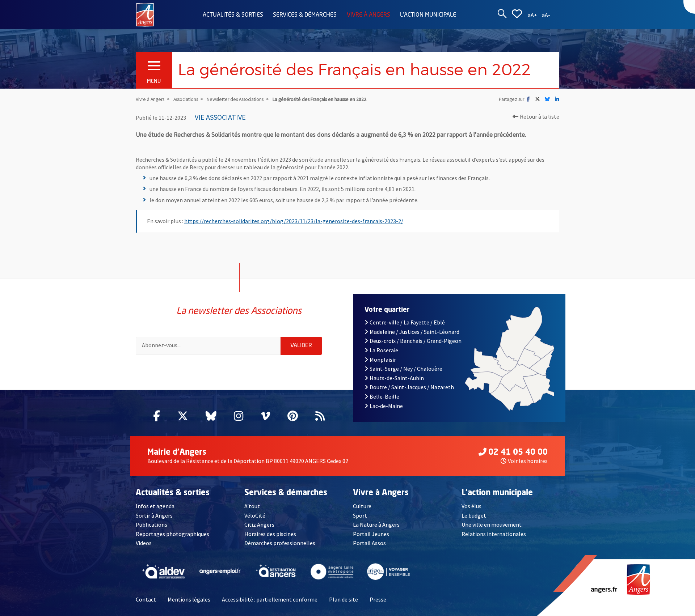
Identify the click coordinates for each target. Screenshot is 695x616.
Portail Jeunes (371, 534)
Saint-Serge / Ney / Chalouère (406, 368)
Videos (144, 543)
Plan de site (343, 599)
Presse (378, 599)
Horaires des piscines (270, 534)
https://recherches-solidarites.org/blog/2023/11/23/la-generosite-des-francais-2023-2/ (293, 221)
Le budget (474, 515)
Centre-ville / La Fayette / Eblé (407, 322)
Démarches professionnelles (279, 543)
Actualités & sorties (233, 15)
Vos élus (471, 506)
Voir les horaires (528, 460)
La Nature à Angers (376, 524)
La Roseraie (384, 350)
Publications (151, 524)
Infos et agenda (155, 506)
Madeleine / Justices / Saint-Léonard (414, 331)
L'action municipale (428, 15)
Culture (362, 506)
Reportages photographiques (172, 534)
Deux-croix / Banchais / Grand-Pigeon (416, 340)
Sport (360, 515)
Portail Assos (369, 543)
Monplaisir (383, 359)
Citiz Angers (259, 524)
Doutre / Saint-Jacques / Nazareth (412, 387)
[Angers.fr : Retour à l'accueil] (145, 14)
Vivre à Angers (368, 15)
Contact (146, 599)
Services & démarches (305, 15)
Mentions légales (189, 599)
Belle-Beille (384, 396)
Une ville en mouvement (492, 524)
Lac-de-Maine (386, 405)
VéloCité (254, 515)
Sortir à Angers (154, 515)
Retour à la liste (539, 116)
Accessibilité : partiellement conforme (269, 599)
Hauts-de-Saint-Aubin (397, 378)
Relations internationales (494, 534)
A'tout (252, 506)
